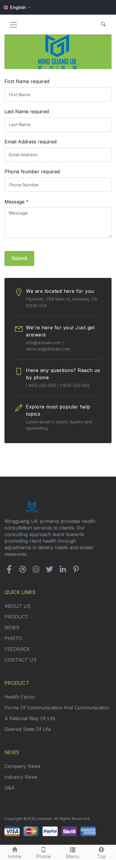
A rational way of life (29, 718)
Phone (43, 856)
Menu (72, 856)
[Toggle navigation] (13, 25)
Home (14, 856)
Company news (22, 766)
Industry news (20, 777)
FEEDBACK (17, 649)
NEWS (11, 628)
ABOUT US (17, 606)
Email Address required (30, 142)
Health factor (20, 697)
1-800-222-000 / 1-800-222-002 (58, 385)
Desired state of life (27, 729)
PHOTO (13, 638)
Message (16, 202)
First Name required (26, 81)
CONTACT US (20, 660)
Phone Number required (32, 172)
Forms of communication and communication (56, 708)
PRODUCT (16, 617)
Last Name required (26, 111)
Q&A (9, 788)
